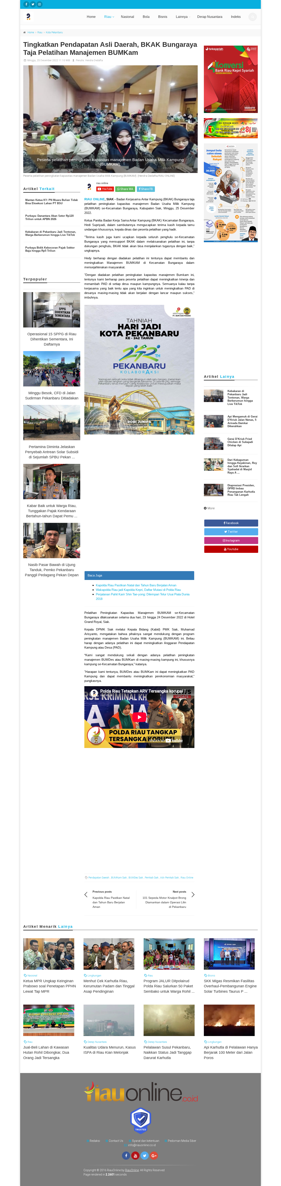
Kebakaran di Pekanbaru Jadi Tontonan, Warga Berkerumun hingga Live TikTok (50, 233)
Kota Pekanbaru (54, 32)
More (211, 508)
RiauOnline (132, 1170)
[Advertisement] (139, 542)
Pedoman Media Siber (182, 1140)
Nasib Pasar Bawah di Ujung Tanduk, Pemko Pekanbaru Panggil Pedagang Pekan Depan (52, 570)
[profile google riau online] (154, 1155)
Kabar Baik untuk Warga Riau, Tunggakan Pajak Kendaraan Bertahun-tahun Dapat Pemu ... (51, 511)
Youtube (232, 549)
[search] (252, 17)
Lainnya (182, 16)
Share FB (146, 189)
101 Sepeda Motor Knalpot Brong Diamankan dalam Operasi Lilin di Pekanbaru (164, 902)
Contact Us (116, 1140)
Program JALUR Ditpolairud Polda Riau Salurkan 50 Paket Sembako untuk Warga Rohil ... (169, 986)
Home (91, 16)
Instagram (232, 540)
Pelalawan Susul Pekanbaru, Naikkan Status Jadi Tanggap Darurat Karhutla (168, 1052)
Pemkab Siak (151, 877)
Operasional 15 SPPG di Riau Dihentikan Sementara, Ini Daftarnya (51, 339)
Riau (107, 16)
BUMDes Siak (136, 877)
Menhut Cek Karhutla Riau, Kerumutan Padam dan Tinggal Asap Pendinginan (109, 986)
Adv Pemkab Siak (169, 877)
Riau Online (187, 877)
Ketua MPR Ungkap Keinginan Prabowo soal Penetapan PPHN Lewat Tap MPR (49, 986)
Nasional (127, 16)
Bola (146, 16)
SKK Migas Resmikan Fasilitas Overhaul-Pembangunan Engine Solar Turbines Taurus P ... (230, 986)
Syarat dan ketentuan (145, 1140)
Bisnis (162, 16)
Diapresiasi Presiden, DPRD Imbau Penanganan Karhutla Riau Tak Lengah (241, 490)
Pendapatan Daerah (98, 877)
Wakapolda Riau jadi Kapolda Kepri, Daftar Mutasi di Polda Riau (138, 589)
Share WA (126, 189)
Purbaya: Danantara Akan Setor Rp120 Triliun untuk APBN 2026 (49, 217)
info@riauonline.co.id (142, 1145)
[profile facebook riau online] (26, 4)
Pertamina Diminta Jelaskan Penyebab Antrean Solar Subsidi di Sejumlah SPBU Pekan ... (51, 452)
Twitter (232, 531)
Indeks (236, 16)
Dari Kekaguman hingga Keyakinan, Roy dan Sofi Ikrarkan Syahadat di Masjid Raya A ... (242, 466)
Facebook (232, 523)
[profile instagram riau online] (39, 4)
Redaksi (95, 1140)
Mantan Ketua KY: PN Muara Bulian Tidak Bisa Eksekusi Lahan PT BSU (51, 201)
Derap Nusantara (209, 16)
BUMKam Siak (119, 877)
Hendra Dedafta (94, 60)
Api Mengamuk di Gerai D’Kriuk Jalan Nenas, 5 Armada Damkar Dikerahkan (243, 421)
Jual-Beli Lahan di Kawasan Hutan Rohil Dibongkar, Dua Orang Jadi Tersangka (46, 1052)
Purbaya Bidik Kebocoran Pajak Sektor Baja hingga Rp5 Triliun (50, 249)
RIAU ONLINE (94, 199)
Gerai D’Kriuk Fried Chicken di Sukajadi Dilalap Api (240, 442)
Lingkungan (94, 975)
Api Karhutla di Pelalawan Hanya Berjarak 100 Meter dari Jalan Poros (231, 1052)
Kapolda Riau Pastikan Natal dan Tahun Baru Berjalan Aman (136, 585)
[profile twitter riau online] (33, 4)
